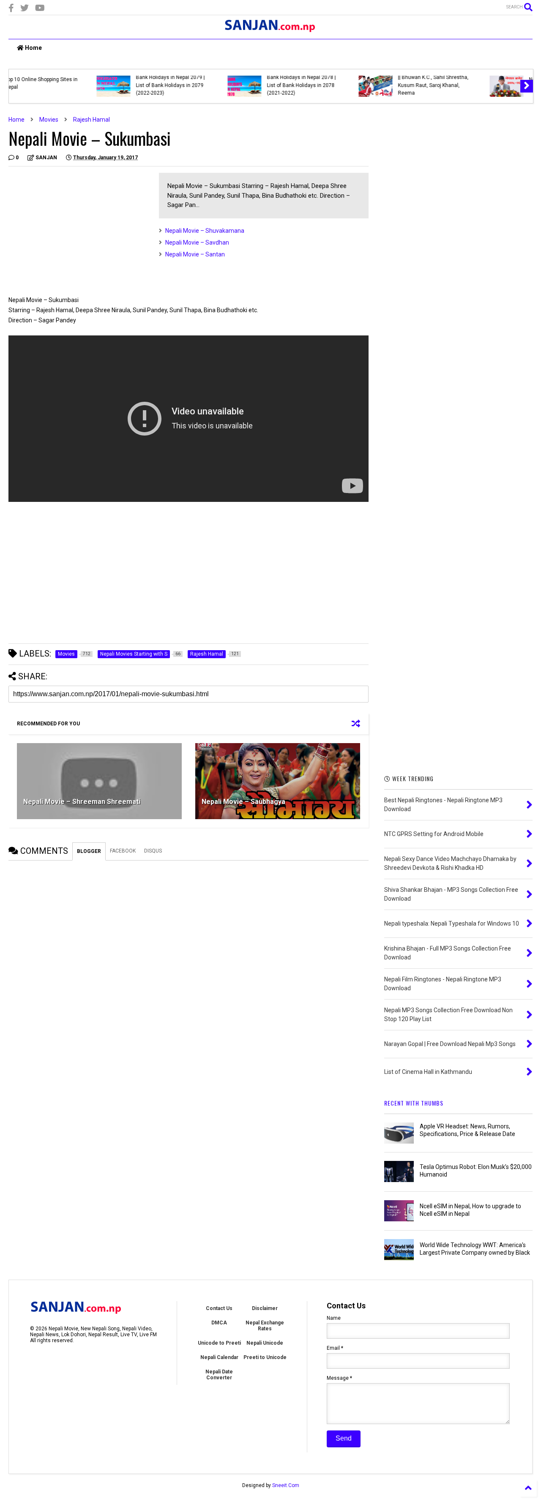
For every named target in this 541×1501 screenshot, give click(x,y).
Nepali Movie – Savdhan (197, 242)
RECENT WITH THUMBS (413, 1102)
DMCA (219, 1323)
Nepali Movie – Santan (195, 254)
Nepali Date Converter (219, 1375)
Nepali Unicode (264, 1343)
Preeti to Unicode (265, 1357)
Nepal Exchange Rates (265, 1326)
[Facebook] (11, 8)
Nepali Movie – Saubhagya (243, 802)
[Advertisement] (79, 232)
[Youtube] (40, 8)
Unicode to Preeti (219, 1343)
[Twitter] (24, 8)
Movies (48, 119)
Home (33, 47)
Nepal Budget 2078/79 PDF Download (101, 83)
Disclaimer (265, 1308)
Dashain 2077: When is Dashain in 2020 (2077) (228, 83)
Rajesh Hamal (91, 119)
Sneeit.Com (285, 1485)
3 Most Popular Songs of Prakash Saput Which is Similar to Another (368, 85)
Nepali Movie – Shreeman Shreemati (81, 802)
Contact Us (219, 1308)
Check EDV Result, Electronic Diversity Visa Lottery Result (497, 83)
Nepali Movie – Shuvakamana (204, 230)
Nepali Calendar (219, 1357)
